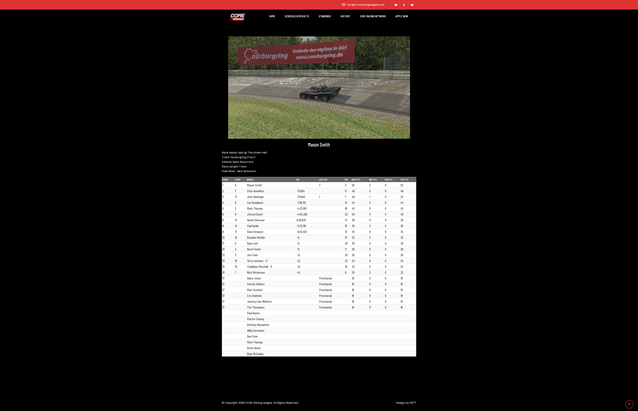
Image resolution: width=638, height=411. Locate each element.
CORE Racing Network (373, 16)
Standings (325, 16)
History (345, 16)
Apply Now (401, 16)
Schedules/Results (297, 16)
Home (272, 16)
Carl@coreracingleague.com (365, 5)
